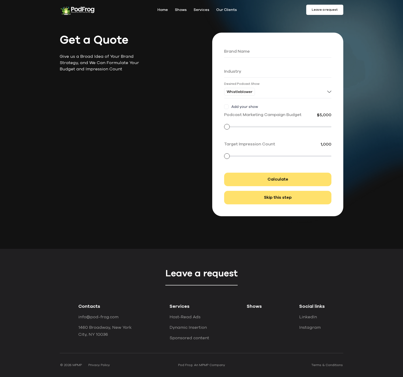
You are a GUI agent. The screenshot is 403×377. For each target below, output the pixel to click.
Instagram (310, 327)
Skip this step (278, 197)
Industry (230, 63)
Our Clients (226, 9)
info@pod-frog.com (98, 317)
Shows (181, 9)
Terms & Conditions (327, 365)
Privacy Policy (99, 365)
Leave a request (325, 9)
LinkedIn (308, 317)
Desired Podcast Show (242, 84)
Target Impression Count (249, 144)
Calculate (278, 179)
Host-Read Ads (185, 317)
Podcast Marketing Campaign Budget (263, 114)
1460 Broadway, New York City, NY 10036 (105, 331)
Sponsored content (189, 338)
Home (162, 9)
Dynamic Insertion (188, 327)
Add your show (244, 106)
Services (201, 9)
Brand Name (234, 43)
